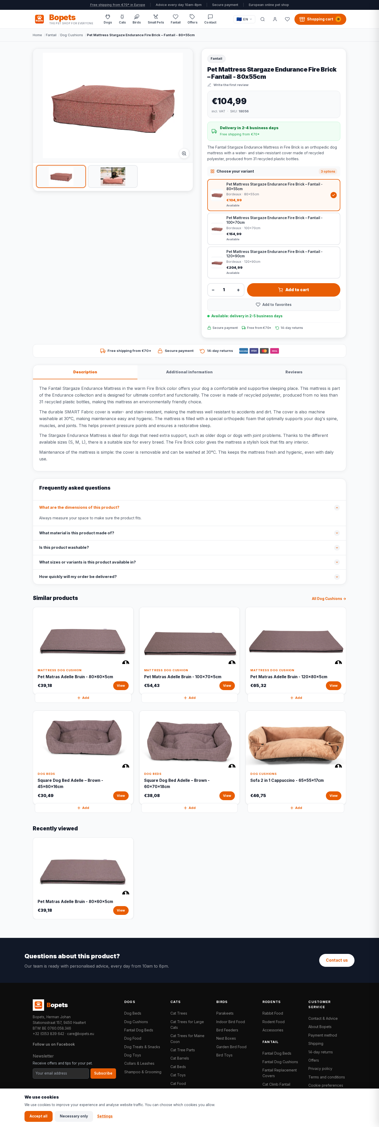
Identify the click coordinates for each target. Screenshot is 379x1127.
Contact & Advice (323, 1018)
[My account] (275, 19)
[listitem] (61, 176)
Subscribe (103, 1073)
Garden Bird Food (231, 1047)
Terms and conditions (326, 1077)
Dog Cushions (71, 35)
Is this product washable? (64, 547)
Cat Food (178, 1083)
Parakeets (225, 1013)
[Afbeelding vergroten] (184, 153)
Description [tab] (85, 372)
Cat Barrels (179, 1058)
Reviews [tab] (293, 372)
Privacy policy (320, 1068)
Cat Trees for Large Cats (187, 1025)
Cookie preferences (325, 1085)
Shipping (315, 1043)
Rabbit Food (272, 1013)
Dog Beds (132, 1013)
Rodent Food (273, 1022)
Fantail (51, 35)
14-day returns (320, 1052)
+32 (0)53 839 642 (48, 1034)
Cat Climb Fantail (276, 1084)
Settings (105, 1116)
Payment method (322, 1035)
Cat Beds (178, 1066)
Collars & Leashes (139, 1063)
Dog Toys (132, 1055)
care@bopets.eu (80, 1034)
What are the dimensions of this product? (79, 507)
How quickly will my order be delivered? (78, 576)
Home (37, 35)
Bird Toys (224, 1055)
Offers (313, 1060)
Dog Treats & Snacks (142, 1047)
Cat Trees (178, 1013)
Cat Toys (178, 1075)
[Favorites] (287, 19)
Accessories (272, 1030)
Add (85, 698)
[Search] (262, 19)
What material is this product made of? (76, 533)
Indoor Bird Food (230, 1022)
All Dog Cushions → (329, 599)
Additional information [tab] (189, 372)
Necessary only (74, 1116)
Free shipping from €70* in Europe (117, 5)
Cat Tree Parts (182, 1050)
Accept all (38, 1116)
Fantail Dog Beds (138, 1030)
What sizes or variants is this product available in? (87, 562)
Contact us (337, 960)
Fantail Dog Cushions (280, 1062)
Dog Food (132, 1038)
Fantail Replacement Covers (279, 1073)
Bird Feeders (227, 1030)
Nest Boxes (226, 1038)
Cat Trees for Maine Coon (187, 1038)
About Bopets (320, 1026)
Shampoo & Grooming (142, 1072)
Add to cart (297, 289)
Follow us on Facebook (54, 1044)
